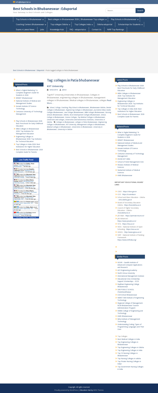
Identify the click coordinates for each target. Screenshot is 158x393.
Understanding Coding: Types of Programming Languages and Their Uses (131, 326)
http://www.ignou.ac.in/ (132, 232)
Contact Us (96, 29)
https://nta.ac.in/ (128, 224)
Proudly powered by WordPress (66, 390)
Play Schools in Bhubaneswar (123, 19)
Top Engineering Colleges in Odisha (131, 347)
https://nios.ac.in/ (132, 229)
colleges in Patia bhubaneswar (86, 122)
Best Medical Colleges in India (129, 339)
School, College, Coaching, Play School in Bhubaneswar (69, 107)
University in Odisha (65, 129)
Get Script (19, 217)
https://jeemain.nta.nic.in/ (134, 216)
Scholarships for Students (129, 24)
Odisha (66, 115)
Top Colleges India (82, 24)
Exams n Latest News (25, 29)
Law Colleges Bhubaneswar (74, 112)
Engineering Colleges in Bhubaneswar (79, 110)
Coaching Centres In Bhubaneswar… (22, 165)
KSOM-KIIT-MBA (124, 159)
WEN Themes (98, 390)
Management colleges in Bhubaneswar (91, 124)
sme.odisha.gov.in (125, 200)
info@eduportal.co (23, 2)
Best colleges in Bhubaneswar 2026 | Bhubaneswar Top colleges (76, 19)
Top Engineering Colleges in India (130, 350)
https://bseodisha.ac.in (132, 205)
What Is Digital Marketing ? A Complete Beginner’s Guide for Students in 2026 (129, 134)
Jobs (42, 29)
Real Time (25, 217)
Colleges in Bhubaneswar (65, 122)
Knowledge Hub (57, 29)
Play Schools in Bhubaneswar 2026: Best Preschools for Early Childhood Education (131, 88)
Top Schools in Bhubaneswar (29, 19)
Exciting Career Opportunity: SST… (24, 198)
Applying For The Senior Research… (24, 171)
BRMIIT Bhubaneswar (126, 140)
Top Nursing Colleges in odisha (129, 358)
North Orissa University (126, 273)
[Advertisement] (79, 52)
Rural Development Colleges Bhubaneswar (85, 115)
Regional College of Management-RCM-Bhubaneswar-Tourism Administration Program (130, 305)
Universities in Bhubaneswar (82, 127)
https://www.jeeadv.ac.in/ (127, 221)
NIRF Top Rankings (115, 29)
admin (64, 90)
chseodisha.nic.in (124, 213)
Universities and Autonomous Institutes (79, 120)
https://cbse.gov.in (130, 191)
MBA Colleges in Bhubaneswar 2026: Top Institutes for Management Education (129, 95)
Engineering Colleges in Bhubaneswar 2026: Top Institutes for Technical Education (130, 103)
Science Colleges (71, 117)
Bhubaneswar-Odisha (97, 107)
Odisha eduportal (104, 24)
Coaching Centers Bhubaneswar (30, 24)
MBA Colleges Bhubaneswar (94, 112)
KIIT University (55, 86)
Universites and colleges (55, 120)
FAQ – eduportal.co (78, 29)
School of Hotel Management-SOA (131, 162)
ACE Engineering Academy (127, 270)
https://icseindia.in (129, 194)
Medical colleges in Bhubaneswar (59, 127)
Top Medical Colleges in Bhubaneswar (91, 117)
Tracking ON (32, 217)
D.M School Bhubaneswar (127, 295)
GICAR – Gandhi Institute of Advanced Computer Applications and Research (130, 264)
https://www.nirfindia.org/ (127, 240)
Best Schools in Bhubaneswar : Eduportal (45, 9)
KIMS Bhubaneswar (125, 175)
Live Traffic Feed (26, 160)
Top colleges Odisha (59, 24)
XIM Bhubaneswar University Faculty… (24, 176)
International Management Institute (131, 276)
